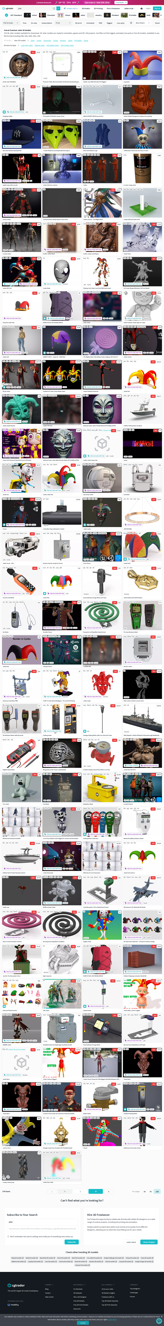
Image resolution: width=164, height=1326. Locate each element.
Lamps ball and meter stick (132, 219)
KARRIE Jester (7, 1045)
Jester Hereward (48, 873)
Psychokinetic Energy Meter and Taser (94, 598)
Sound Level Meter (8, 598)
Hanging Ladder (7, 116)
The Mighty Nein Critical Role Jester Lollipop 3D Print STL (100, 357)
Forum (132, 1296)
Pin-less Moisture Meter (131, 632)
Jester (39, 40)
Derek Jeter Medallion (9, 82)
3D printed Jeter (67, 45)
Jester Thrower (47, 426)
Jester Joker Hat (48, 494)
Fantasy (63, 40)
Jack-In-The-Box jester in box (12, 976)
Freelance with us (108, 1297)
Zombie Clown (47, 632)
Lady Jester (86, 322)
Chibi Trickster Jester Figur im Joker (134, 322)
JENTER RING (128, 529)
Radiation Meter (88, 804)
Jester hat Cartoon (129, 873)
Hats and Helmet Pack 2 (10, 1010)
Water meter (87, 1113)
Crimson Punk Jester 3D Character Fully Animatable (58, 1113)
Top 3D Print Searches (109, 1305)
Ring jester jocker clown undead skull (54, 770)
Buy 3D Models (78, 1285)
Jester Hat (46, 598)
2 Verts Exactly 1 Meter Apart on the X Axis (55, 219)
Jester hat (127, 391)
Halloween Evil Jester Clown (132, 1148)
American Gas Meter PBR (10, 701)
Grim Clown (87, 563)
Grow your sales (107, 1289)
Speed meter (87, 1010)
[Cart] (141, 8)
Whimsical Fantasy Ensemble (11, 838)
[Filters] (131, 22)
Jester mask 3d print (9, 426)
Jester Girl (6, 357)
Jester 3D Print (7, 288)
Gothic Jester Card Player (91, 254)
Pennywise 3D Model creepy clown (53, 116)
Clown (55, 40)
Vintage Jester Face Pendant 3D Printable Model (57, 1148)
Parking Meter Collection (90, 838)
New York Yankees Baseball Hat (12, 150)
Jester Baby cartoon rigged (132, 1010)
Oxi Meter (6, 632)
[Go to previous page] (65, 1191)
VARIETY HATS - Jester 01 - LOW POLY (54, 357)
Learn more (112, 1319)
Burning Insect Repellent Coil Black (53, 941)
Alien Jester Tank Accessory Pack (134, 701)
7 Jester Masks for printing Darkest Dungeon (56, 150)
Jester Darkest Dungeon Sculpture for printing (138, 116)
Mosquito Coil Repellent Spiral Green (94, 632)
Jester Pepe (127, 254)
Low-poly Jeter (27, 45)
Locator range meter (130, 185)
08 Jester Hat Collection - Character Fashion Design (139, 941)
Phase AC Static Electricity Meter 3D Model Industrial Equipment (62, 82)
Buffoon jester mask (49, 907)
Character (47, 40)
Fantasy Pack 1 (47, 666)
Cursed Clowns (128, 804)
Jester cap (6, 907)
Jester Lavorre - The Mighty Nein (93, 219)
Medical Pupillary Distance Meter (134, 838)
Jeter (32, 40)
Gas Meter (127, 494)
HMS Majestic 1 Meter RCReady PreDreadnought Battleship (141, 735)
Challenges (134, 1293)
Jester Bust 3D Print (130, 770)
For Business (77, 1289)
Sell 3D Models (107, 1285)
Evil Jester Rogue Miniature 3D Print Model (136, 288)
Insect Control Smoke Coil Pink (12, 941)
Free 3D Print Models (80, 1305)
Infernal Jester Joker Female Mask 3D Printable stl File (99, 426)
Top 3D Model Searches (110, 1301)
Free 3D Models (78, 1301)
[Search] (58, 8)
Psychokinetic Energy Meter (91, 1045)
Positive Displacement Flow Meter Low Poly (96, 770)
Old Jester (46, 1010)
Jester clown (127, 357)
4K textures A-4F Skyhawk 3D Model (134, 907)
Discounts (77, 1309)
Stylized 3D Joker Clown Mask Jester (54, 391)
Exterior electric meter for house (53, 563)
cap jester (127, 82)
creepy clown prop (8, 1182)
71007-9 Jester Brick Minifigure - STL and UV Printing (59, 701)
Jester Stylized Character (90, 391)
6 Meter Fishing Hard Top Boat (133, 426)
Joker (70, 40)
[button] (54, 8)
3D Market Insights (108, 1293)
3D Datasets (77, 1293)
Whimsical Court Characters (91, 873)
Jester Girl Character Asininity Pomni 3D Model (17, 460)
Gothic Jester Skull (49, 254)
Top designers (135, 1289)
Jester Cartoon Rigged (50, 1079)
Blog (46, 1289)
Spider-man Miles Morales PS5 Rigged (94, 82)
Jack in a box (7, 1148)
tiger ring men (47, 976)
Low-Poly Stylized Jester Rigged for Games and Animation (60, 838)
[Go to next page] (95, 1191)
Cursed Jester (7, 254)
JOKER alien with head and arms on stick (136, 150)
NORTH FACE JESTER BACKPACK (53, 322)
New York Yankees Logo (90, 150)
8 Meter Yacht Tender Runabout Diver (14, 873)
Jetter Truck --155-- (8, 563)
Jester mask (87, 529)
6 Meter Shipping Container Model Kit (135, 976)
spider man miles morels (10, 185)
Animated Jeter (53, 45)
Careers (48, 1293)
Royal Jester (6, 391)
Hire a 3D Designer (79, 1297)
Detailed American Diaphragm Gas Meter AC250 (57, 1045)
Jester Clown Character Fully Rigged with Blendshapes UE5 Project (103, 1079)
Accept (83, 1323)
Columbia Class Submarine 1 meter (53, 529)
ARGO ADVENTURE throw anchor (93, 116)
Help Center (49, 1297)
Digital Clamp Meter (9, 770)
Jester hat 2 (127, 563)
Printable (78, 40)
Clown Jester (7, 219)
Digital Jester (87, 941)
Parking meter (47, 735)
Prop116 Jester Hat (8, 322)
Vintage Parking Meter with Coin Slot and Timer (97, 735)
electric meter (128, 666)
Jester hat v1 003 (48, 1182)
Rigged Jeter (40, 45)
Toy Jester (6, 804)
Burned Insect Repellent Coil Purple (134, 1045)
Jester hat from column (50, 185)
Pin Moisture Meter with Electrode (13, 735)
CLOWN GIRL (87, 666)
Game (86, 40)
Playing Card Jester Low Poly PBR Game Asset (97, 288)
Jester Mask (46, 288)
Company (48, 1285)
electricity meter (88, 494)
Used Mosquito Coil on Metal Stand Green (96, 907)
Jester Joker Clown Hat (90, 460)
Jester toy (6, 494)
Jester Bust (6, 1079)
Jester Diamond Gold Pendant (133, 598)
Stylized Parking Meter (130, 1113)
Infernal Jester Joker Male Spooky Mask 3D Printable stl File (61, 460)
